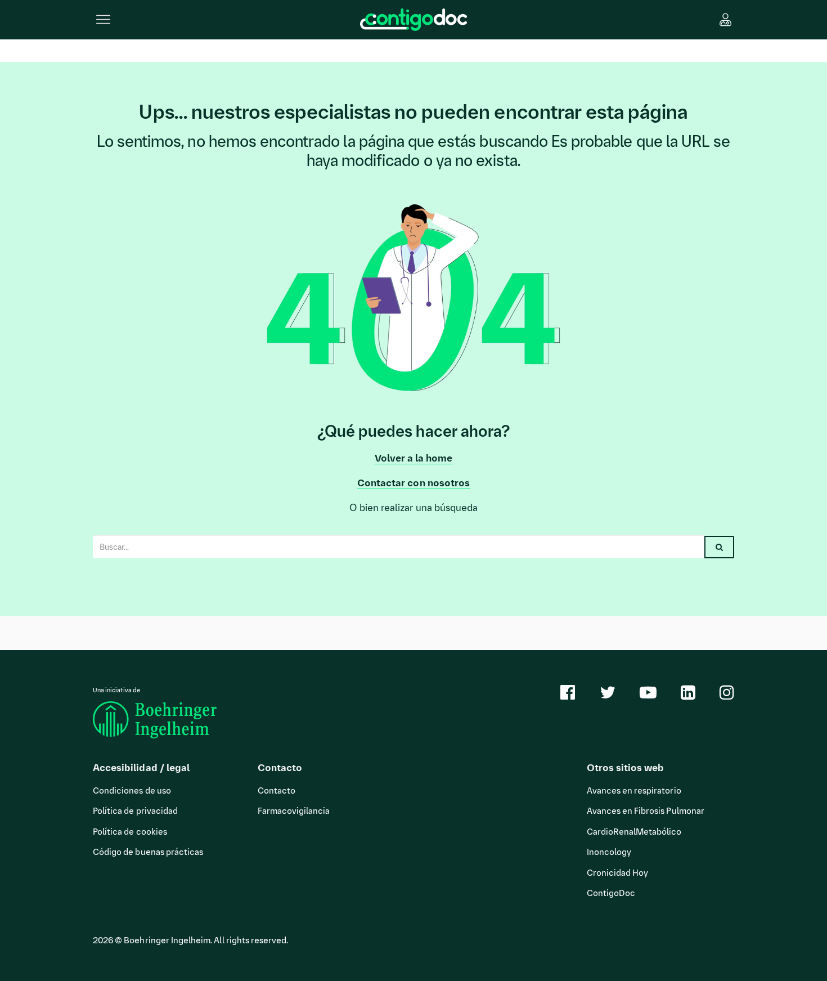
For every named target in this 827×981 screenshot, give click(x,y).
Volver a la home (414, 458)
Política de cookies (130, 831)
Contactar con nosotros (413, 483)
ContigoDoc (611, 893)
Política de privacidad (135, 811)
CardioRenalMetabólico (634, 831)
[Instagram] (727, 695)
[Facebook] (567, 695)
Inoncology (609, 852)
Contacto (276, 790)
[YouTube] (648, 695)
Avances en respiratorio (634, 790)
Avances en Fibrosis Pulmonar (645, 811)
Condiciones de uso (132, 790)
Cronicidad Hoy (618, 873)
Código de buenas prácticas (148, 852)
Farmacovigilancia (294, 811)
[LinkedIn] (688, 695)
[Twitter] (607, 695)
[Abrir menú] (103, 18)
